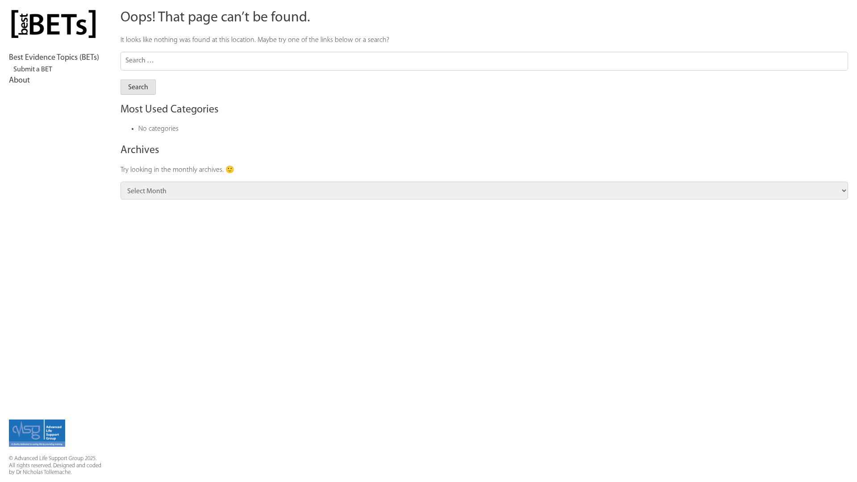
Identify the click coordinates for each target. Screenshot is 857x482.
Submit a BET (32, 69)
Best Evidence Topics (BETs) (54, 58)
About (19, 81)
